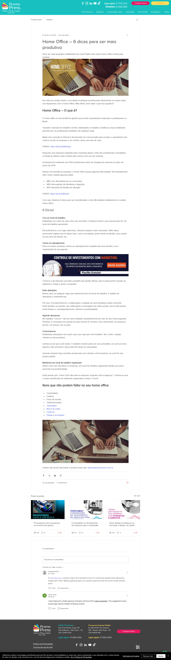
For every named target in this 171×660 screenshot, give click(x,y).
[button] (99, 12)
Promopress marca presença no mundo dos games (47, 524)
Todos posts (36, 19)
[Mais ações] (127, 35)
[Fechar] (168, 656)
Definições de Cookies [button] (131, 656)
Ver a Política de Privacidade (81, 657)
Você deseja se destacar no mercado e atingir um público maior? (122, 524)
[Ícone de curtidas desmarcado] (49, 588)
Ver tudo (137, 496)
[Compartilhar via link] (61, 475)
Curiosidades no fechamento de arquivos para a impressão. (85, 524)
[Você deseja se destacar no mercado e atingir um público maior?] (123, 509)
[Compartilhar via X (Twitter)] (49, 475)
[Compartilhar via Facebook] (43, 475)
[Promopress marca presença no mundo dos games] (48, 509)
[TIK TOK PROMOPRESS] (94, 645)
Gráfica (49, 19)
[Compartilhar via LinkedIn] (55, 475)
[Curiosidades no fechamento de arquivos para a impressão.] (85, 509)
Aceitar (160, 656)
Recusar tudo (148, 656)
